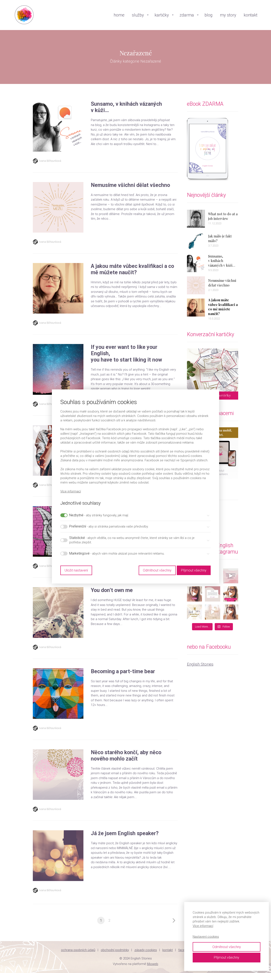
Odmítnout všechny (226, 947)
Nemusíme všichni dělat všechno (130, 185)
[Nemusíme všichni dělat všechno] (196, 285)
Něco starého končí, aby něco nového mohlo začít (126, 755)
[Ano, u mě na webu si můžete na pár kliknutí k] (194, 594)
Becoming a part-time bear (123, 671)
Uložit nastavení (76, 570)
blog (209, 15)
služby (138, 15)
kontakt (250, 15)
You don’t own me (112, 590)
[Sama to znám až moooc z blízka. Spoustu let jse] (212, 594)
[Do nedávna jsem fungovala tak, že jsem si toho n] (212, 612)
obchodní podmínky (115, 950)
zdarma (187, 15)
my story (228, 15)
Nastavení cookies (206, 937)
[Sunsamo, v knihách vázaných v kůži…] (196, 263)
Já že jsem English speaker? (125, 833)
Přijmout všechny (226, 957)
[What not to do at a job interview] (196, 219)
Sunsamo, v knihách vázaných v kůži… (221, 260)
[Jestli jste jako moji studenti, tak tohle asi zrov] (230, 576)
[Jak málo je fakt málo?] (196, 241)
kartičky (162, 15)
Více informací (203, 926)
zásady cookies (145, 950)
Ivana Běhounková (50, 160)
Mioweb (152, 964)
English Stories (200, 664)
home (119, 15)
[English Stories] (24, 15)
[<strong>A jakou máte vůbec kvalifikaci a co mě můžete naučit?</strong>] (196, 308)
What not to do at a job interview (223, 216)
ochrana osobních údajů (78, 950)
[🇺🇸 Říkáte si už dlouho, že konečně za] (230, 594)
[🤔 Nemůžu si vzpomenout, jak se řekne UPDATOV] (230, 612)
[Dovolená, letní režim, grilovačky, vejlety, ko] (194, 612)
